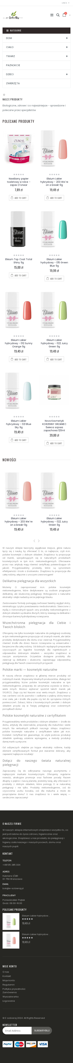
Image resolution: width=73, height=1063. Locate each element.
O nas (6, 972)
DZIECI (10, 74)
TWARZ (10, 56)
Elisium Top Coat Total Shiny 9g (18, 261)
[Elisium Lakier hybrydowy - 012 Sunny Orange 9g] (19, 309)
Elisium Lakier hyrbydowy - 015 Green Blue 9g (54, 262)
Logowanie (9, 1001)
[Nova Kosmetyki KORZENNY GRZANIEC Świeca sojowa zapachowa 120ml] (54, 390)
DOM (9, 38)
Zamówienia (10, 992)
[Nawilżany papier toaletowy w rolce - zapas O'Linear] (19, 148)
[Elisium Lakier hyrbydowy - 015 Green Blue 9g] (54, 229)
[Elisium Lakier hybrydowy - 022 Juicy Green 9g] (54, 309)
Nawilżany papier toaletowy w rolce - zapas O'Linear (18, 182)
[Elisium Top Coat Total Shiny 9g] (19, 229)
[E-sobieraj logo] (13, 13)
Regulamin (9, 984)
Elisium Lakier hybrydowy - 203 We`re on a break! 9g (54, 182)
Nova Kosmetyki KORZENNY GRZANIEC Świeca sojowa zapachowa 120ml (54, 425)
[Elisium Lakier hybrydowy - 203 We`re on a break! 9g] (54, 148)
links (64, 3)
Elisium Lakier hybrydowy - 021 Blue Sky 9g (18, 424)
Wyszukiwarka (11, 996)
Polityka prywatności (14, 989)
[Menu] (51, 15)
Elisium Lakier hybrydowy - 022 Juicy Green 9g (54, 343)
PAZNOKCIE (13, 65)
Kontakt (7, 976)
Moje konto (9, 980)
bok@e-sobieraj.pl (13, 888)
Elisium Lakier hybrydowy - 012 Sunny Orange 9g (18, 343)
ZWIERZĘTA (13, 83)
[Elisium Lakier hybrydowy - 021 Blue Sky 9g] (19, 390)
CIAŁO (10, 47)
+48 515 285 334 (11, 864)
